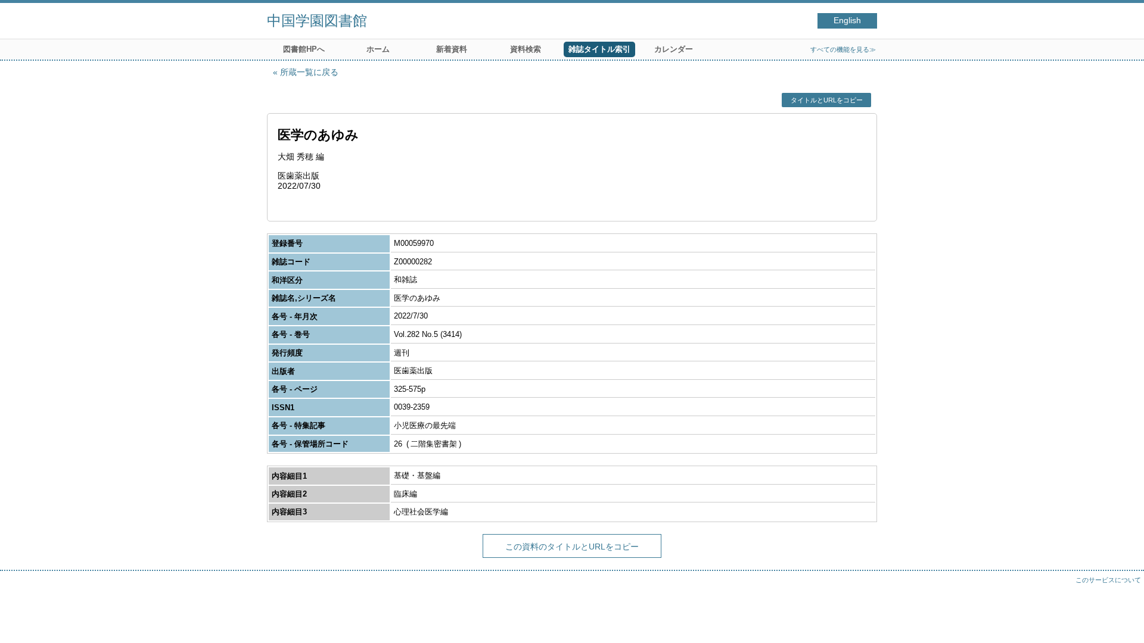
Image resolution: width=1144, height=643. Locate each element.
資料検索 (525, 49)
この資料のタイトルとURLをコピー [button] (572, 546)
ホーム (378, 49)
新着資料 (451, 49)
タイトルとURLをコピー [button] (827, 100)
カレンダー (673, 49)
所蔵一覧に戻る (309, 72)
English (847, 20)
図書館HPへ (304, 49)
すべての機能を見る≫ (843, 49)
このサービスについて (1108, 579)
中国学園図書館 (317, 21)
